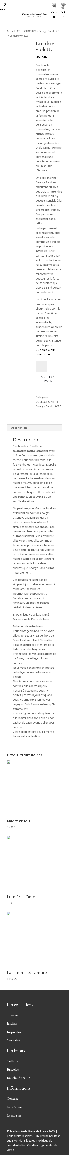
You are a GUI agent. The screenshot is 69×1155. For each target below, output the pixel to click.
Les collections (20, 1004)
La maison (14, 1115)
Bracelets (13, 1069)
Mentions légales (24, 1140)
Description (19, 428)
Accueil (11, 31)
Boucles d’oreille (18, 1078)
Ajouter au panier (49, 378)
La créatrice (15, 1107)
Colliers (12, 1061)
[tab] (34, 428)
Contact (12, 1098)
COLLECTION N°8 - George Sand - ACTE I (48, 406)
